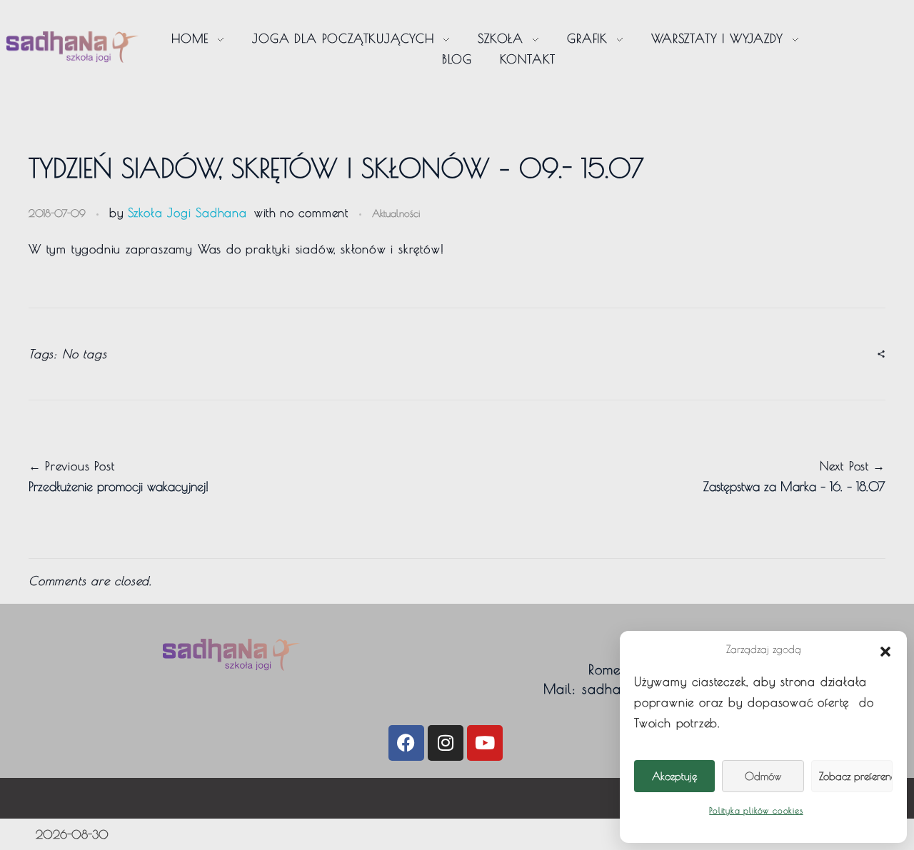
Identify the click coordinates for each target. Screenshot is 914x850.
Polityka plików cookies (756, 810)
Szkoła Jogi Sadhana (187, 213)
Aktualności (396, 213)
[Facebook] (406, 743)
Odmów (763, 776)
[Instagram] (445, 743)
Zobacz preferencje (856, 776)
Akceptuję (674, 776)
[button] (885, 649)
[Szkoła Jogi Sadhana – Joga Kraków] (72, 46)
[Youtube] (485, 743)
